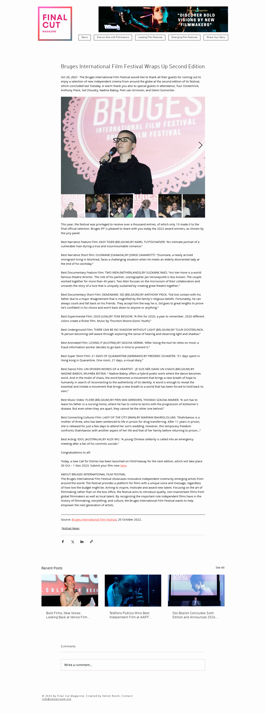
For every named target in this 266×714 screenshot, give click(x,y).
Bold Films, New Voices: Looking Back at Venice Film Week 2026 (66, 615)
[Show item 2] (97, 206)
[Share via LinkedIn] (82, 541)
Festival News (70, 528)
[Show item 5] (170, 206)
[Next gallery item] (200, 145)
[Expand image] (133, 145)
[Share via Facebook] (63, 541)
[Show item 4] (145, 206)
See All (220, 567)
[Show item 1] (72, 206)
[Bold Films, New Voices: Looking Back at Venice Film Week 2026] (69, 590)
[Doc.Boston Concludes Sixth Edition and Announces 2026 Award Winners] (196, 590)
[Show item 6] (194, 206)
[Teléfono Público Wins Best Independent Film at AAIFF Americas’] (133, 591)
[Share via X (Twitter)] (72, 541)
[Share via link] (91, 541)
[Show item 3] (121, 206)
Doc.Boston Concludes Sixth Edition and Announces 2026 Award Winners (194, 615)
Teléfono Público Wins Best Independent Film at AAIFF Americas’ (129, 615)
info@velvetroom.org (56, 699)
